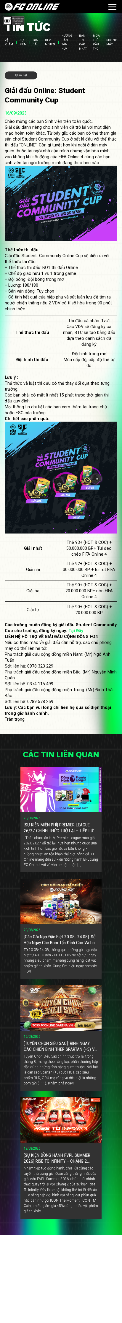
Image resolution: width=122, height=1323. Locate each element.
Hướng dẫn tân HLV (67, 42)
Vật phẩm (9, 42)
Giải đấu (35, 42)
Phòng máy (111, 42)
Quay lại (21, 75)
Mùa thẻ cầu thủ (96, 42)
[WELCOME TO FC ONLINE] (32, 7)
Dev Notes (50, 42)
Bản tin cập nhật (83, 42)
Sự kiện (23, 42)
